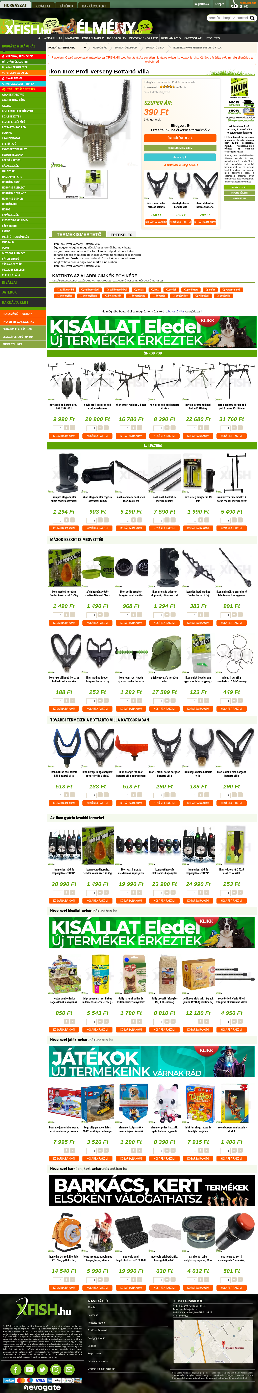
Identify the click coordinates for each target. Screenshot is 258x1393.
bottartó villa (176, 311)
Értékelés (121, 235)
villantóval (203, 295)
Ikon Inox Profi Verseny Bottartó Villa (197, 47)
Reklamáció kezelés (98, 1361)
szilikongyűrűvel (118, 289)
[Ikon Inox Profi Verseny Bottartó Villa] (94, 167)
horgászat (15, 5)
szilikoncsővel (91, 289)
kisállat (43, 6)
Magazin (72, 38)
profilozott (192, 289)
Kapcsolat (193, 38)
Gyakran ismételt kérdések (101, 1368)
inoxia (140, 289)
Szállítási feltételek (98, 1330)
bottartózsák (114, 295)
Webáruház (53, 38)
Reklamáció (171, 38)
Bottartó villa (188, 82)
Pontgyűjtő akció (96, 1338)
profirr (211, 289)
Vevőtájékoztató (143, 38)
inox (156, 289)
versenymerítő (232, 289)
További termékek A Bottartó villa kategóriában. (100, 720)
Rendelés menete (96, 1322)
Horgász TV (116, 38)
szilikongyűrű (66, 289)
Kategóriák (100, 47)
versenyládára (89, 295)
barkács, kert (94, 6)
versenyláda (65, 295)
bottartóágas (138, 295)
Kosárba (156, 222)
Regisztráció (94, 1353)
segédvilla (224, 295)
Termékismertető (79, 234)
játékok (66, 6)
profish (172, 289)
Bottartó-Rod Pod (167, 82)
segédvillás (181, 295)
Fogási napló (93, 38)
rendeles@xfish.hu (189, 1309)
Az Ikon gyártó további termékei (77, 817)
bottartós (160, 295)
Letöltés (212, 38)
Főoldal (92, 1307)
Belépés (92, 1345)
